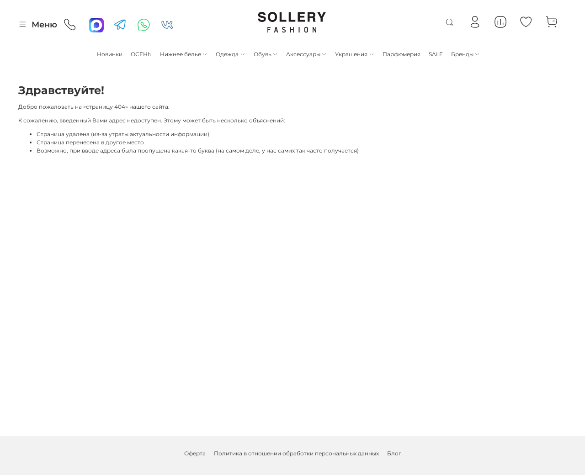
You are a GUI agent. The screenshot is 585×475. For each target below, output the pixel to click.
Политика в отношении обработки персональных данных (296, 453)
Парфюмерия (401, 54)
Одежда (227, 54)
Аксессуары (303, 54)
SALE (436, 54)
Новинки (109, 54)
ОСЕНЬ (141, 54)
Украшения (351, 54)
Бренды (462, 54)
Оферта (195, 453)
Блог (394, 453)
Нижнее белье (180, 54)
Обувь (262, 54)
